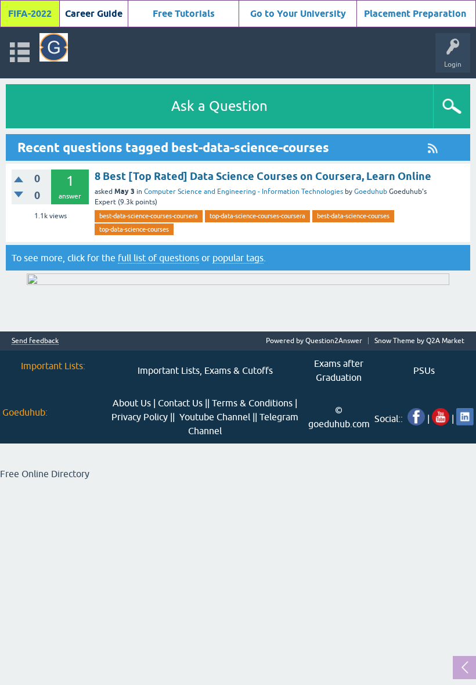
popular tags (238, 258)
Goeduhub (370, 192)
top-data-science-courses (134, 229)
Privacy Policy (139, 417)
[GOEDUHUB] (53, 47)
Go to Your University (298, 13)
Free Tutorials (184, 13)
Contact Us (180, 403)
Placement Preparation (415, 13)
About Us (132, 403)
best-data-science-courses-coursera (148, 215)
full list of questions (158, 258)
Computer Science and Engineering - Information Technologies (243, 192)
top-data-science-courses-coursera (257, 215)
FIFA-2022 (30, 13)
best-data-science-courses (353, 215)
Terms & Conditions (252, 403)
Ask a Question (219, 106)
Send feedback (35, 341)
